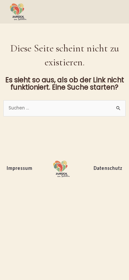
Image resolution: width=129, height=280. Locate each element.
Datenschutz (108, 168)
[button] (117, 11)
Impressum (19, 168)
